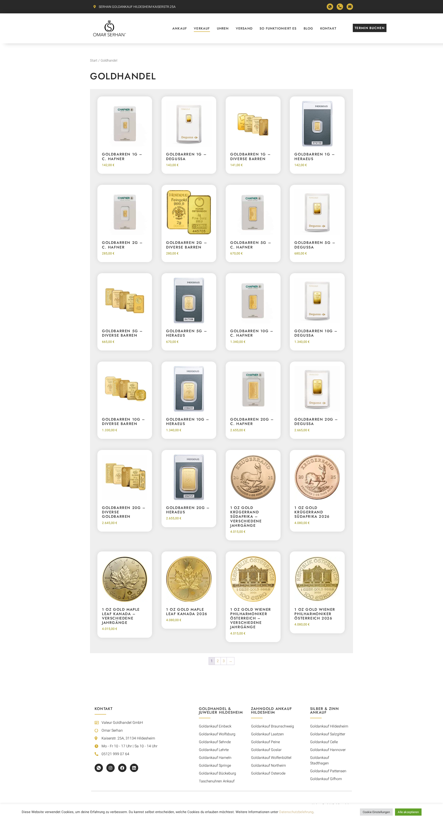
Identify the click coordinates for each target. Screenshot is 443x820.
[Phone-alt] (340, 6)
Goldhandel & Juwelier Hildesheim (221, 710)
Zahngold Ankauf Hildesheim (271, 710)
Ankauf (179, 28)
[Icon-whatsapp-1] (330, 6)
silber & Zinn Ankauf (324, 710)
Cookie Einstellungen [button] (376, 812)
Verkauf (202, 28)
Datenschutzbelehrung (296, 812)
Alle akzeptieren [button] (408, 812)
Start (93, 60)
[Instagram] (110, 768)
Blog (308, 28)
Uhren (223, 28)
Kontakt (328, 28)
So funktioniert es (278, 28)
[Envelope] (350, 6)
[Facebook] (122, 768)
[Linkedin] (134, 768)
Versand (244, 28)
